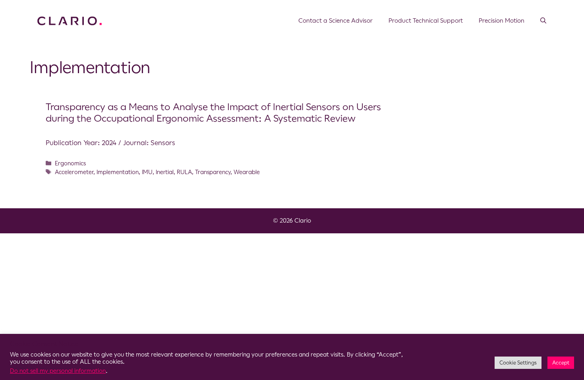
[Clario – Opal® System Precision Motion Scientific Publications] (69, 20)
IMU (147, 172)
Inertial (165, 172)
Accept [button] (560, 363)
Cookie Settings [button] (518, 363)
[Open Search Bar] (543, 21)
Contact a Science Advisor (335, 20)
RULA (184, 172)
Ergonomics (70, 163)
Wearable (247, 172)
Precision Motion (501, 20)
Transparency (212, 172)
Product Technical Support (426, 20)
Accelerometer (74, 172)
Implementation (118, 172)
